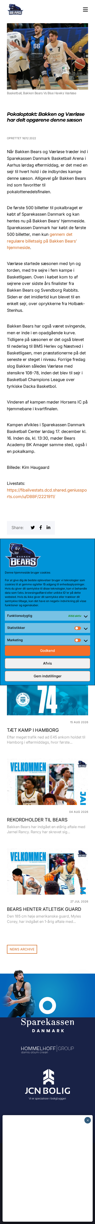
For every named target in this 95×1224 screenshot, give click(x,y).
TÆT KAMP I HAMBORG (33, 730)
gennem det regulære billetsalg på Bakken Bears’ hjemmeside (42, 241)
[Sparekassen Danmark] (47, 1000)
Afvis (47, 663)
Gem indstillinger (48, 676)
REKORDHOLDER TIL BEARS (37, 820)
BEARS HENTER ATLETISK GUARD (44, 909)
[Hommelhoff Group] (47, 1048)
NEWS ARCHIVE (22, 949)
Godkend (47, 650)
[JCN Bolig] (47, 1069)
